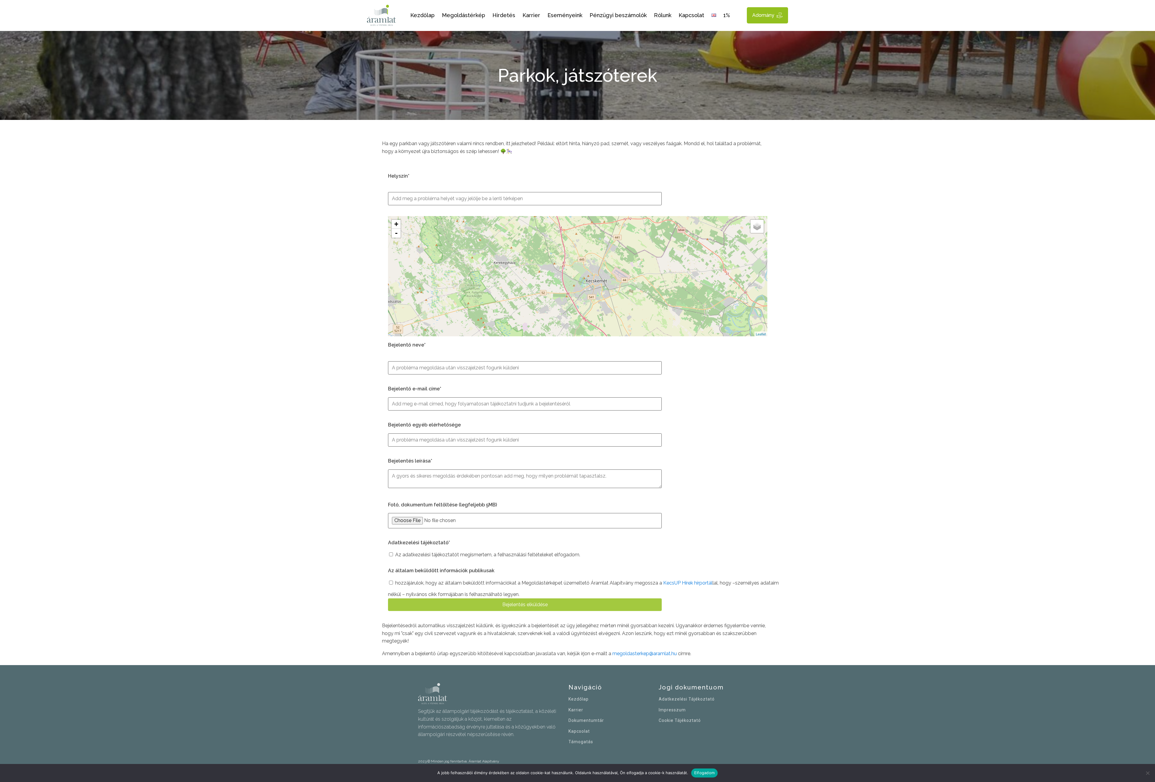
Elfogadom (704, 772)
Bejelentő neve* (407, 345)
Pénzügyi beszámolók (618, 15)
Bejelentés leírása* (410, 461)
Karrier (531, 15)
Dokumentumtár (586, 720)
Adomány (763, 15)
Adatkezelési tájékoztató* (419, 542)
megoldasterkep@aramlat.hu (644, 653)
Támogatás (580, 742)
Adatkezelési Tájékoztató (687, 699)
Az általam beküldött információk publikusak (441, 570)
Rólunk (662, 15)
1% (726, 15)
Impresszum (672, 710)
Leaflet (761, 333)
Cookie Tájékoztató (680, 720)
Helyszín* (398, 176)
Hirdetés (503, 15)
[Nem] (1147, 773)
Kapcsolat (691, 15)
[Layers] (757, 226)
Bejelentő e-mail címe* (414, 389)
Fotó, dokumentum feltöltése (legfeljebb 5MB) (442, 505)
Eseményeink (564, 15)
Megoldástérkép (463, 15)
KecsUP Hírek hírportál (688, 583)
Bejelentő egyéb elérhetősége (424, 425)
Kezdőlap (422, 15)
